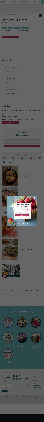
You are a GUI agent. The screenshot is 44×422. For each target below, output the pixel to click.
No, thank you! (22, 217)
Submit (22, 215)
